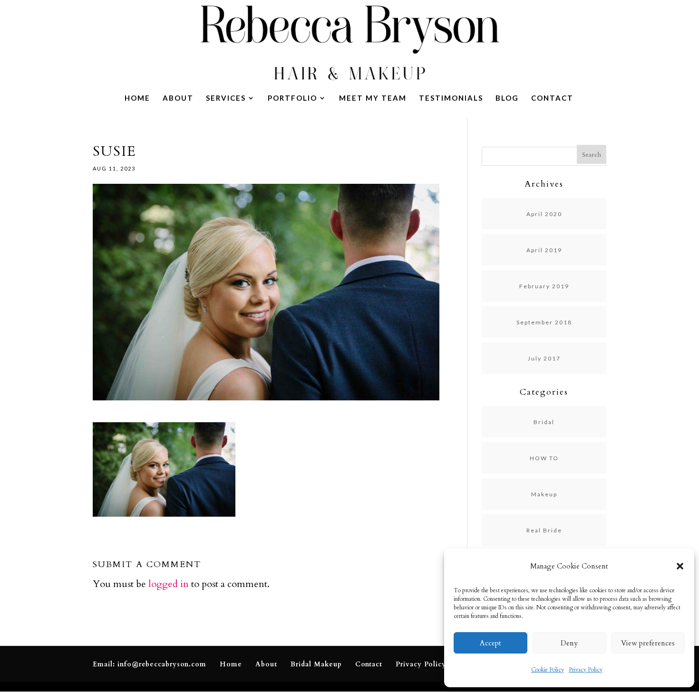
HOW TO (544, 458)
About (178, 98)
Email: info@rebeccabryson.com (149, 664)
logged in (168, 584)
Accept (490, 643)
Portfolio (292, 98)
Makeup (544, 494)
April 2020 (544, 214)
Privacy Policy (585, 669)
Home (137, 98)
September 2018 (544, 322)
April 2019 (544, 250)
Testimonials (451, 98)
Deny (569, 643)
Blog (507, 98)
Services (226, 98)
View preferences (648, 643)
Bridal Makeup (316, 664)
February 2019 (544, 286)
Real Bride (544, 530)
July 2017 (544, 358)
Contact (552, 98)
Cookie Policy (547, 669)
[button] (680, 566)
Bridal (544, 422)
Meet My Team (373, 98)
